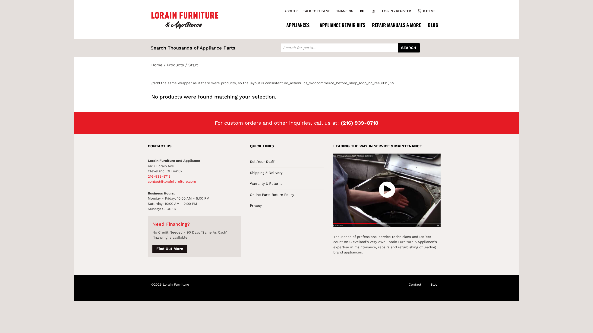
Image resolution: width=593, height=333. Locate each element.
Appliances (297, 25)
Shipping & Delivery (266, 173)
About (289, 11)
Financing (344, 11)
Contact (415, 284)
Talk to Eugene (316, 11)
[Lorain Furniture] (185, 20)
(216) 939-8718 (359, 123)
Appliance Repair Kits (342, 25)
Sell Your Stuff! (262, 162)
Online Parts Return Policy (272, 195)
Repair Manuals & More (396, 25)
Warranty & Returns (266, 184)
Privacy (256, 206)
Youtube (361, 11)
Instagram (373, 11)
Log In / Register (396, 11)
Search (408, 48)
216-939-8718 (159, 176)
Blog (433, 25)
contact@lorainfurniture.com (172, 181)
